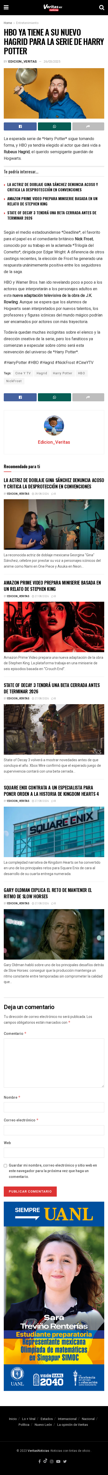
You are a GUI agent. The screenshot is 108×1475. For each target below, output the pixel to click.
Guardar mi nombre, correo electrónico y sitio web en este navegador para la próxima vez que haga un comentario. (53, 1171)
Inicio (13, 1418)
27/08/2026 (41, 596)
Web (7, 1143)
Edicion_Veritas (22, 61)
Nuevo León (43, 1424)
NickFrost (14, 381)
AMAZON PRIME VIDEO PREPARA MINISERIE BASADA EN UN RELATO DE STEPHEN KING (52, 201)
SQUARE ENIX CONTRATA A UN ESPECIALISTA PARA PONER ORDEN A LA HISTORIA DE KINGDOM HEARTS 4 (51, 790)
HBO (81, 373)
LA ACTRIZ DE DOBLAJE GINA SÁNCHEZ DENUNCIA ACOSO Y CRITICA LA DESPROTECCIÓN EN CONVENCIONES (52, 186)
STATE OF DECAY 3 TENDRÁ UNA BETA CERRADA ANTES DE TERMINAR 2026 (51, 215)
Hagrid (42, 373)
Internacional (67, 1418)
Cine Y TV (23, 373)
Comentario (15, 1033)
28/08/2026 (41, 494)
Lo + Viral (28, 1418)
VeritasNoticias (38, 1450)
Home (8, 23)
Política (24, 1424)
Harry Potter (62, 373)
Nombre (12, 1097)
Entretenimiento (27, 23)
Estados (47, 1418)
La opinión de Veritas (72, 1424)
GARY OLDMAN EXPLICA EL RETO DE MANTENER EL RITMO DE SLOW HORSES (48, 893)
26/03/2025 (52, 61)
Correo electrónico (21, 1120)
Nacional (88, 1418)
